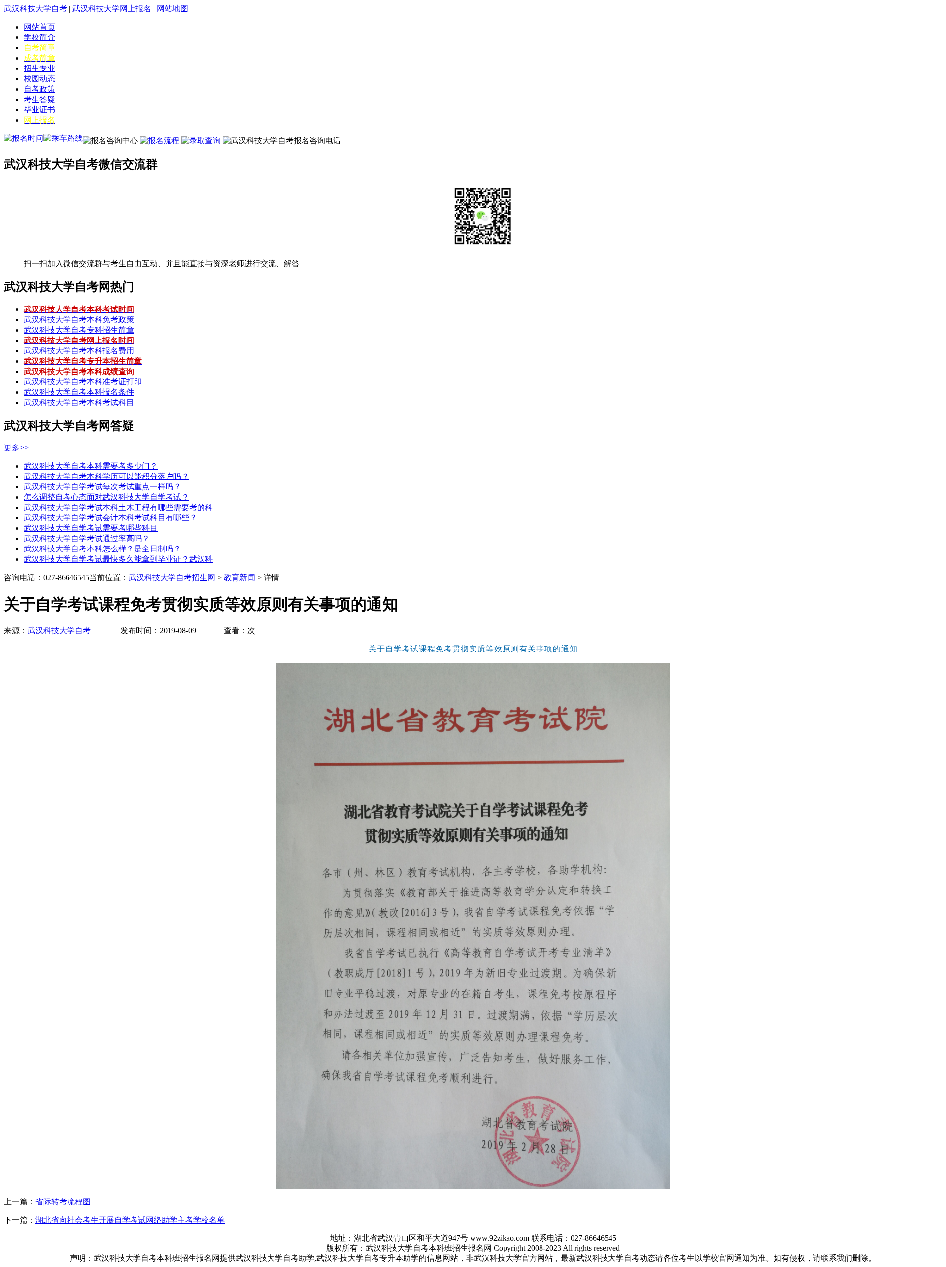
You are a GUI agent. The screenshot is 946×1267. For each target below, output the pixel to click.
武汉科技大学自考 (35, 8)
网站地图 (172, 8)
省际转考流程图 (63, 1202)
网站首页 (39, 27)
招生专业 (39, 68)
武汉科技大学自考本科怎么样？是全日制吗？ (102, 549)
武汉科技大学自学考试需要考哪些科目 (91, 528)
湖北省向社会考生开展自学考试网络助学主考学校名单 (130, 1220)
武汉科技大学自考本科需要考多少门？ (91, 466)
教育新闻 (239, 577)
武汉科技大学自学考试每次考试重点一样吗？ (102, 486)
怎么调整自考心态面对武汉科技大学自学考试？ (106, 497)
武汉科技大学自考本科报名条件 (79, 392)
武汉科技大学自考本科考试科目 (79, 402)
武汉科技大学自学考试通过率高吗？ (87, 538)
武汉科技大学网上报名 (111, 8)
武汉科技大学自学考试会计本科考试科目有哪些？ (110, 518)
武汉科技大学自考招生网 (172, 577)
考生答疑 (39, 99)
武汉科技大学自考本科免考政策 (79, 319)
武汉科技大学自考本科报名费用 (79, 350)
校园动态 (39, 78)
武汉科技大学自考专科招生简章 (79, 330)
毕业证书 (39, 109)
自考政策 (39, 89)
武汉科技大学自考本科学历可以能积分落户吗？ (106, 476)
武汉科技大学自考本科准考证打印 (83, 381)
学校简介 (39, 37)
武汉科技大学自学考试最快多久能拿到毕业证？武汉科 (118, 559)
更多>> (16, 448)
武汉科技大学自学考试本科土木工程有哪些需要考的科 (118, 507)
